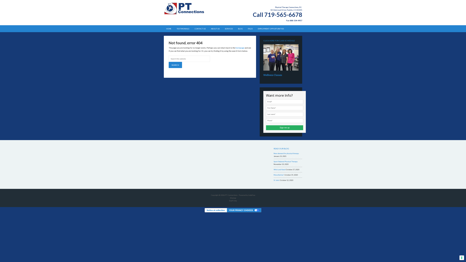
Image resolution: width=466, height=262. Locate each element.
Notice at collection (216, 210)
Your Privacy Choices (241, 210)
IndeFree (251, 195)
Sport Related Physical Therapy (286, 161)
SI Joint (276, 180)
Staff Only (233, 201)
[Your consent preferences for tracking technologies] (461, 257)
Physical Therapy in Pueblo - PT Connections (184, 8)
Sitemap (233, 198)
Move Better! (279, 175)
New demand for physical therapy (286, 153)
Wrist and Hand (279, 169)
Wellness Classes (272, 75)
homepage (240, 48)
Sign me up (285, 128)
